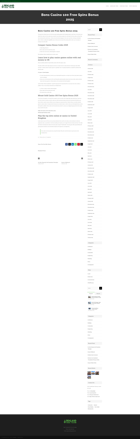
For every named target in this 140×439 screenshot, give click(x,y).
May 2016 (90, 189)
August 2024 (90, 77)
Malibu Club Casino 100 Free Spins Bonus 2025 (47, 110)
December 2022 (91, 86)
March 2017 (90, 159)
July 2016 (89, 183)
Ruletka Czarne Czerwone (93, 46)
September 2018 (91, 104)
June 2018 (90, 113)
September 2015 (91, 213)
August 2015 (90, 216)
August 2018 (90, 107)
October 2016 (90, 174)
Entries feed (90, 276)
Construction (90, 252)
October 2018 (90, 101)
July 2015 (89, 219)
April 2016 (90, 192)
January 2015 (90, 237)
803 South (14, 437)
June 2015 (90, 222)
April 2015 (90, 228)
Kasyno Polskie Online (92, 54)
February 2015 (90, 234)
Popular (91, 293)
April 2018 (90, 119)
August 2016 (90, 180)
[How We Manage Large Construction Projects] (89, 302)
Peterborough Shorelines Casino (44, 112)
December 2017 (91, 131)
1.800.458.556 (92, 391)
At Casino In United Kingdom (43, 72)
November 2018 (91, 98)
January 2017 (90, 165)
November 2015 (91, 207)
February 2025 (90, 74)
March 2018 (90, 122)
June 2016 (90, 186)
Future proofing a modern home (95, 309)
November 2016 (91, 171)
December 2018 (91, 95)
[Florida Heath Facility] (89, 373)
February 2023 (90, 83)
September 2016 (91, 177)
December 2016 (91, 168)
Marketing (90, 258)
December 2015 (91, 204)
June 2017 (90, 150)
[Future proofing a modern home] (89, 308)
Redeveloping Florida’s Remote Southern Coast (96, 297)
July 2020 (90, 89)
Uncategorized (90, 264)
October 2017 (90, 137)
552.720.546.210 (93, 392)
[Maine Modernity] (93, 373)
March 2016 (90, 195)
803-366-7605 (71, 429)
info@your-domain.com (94, 394)
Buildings (89, 249)
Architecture (90, 246)
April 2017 (90, 156)
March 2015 (90, 231)
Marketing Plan (90, 408)
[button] (39, 158)
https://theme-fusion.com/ (94, 396)
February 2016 (90, 198)
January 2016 (90, 201)
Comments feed (91, 279)
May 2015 (89, 225)
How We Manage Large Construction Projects (96, 303)
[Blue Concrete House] (89, 377)
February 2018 (90, 125)
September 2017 (91, 140)
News (89, 261)
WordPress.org (90, 282)
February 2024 (90, 80)
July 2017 (89, 147)
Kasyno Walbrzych (65, 162)
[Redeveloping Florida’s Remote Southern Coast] (89, 296)
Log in (89, 273)
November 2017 (91, 134)
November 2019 (91, 92)
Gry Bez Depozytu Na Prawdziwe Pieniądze (48, 162)
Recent (98, 293)
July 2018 (89, 110)
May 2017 (89, 153)
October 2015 (90, 210)
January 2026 (90, 68)
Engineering (90, 255)
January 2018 (90, 128)
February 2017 (90, 162)
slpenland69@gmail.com (16, 1)
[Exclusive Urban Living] (97, 373)
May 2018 (90, 116)
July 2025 (89, 71)
